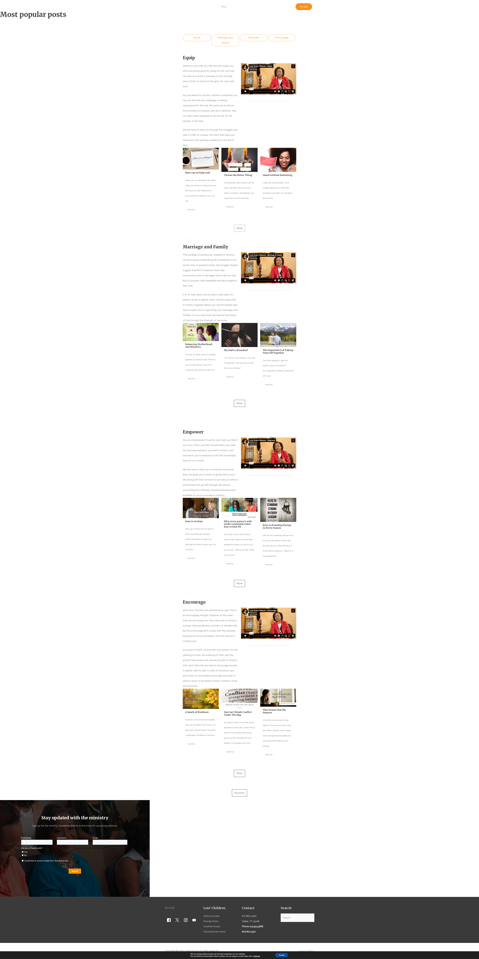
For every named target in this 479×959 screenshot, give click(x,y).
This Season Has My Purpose (274, 711)
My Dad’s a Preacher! (236, 350)
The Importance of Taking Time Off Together (278, 351)
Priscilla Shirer (211, 921)
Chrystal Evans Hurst (214, 931)
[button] (304, 6)
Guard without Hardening (277, 175)
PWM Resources (255, 6)
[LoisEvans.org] (177, 6)
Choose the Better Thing (238, 175)
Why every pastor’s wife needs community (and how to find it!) (238, 524)
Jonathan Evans (211, 926)
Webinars (211, 6)
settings (256, 956)
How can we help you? (197, 172)
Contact (287, 6)
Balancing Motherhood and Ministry (198, 345)
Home (198, 6)
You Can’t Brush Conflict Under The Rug (238, 713)
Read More (191, 210)
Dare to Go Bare (194, 521)
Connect (235, 6)
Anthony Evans (211, 916)
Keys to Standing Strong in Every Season (277, 526)
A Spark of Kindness (197, 712)
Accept (281, 955)
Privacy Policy (306, 951)
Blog (223, 6)
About (275, 6)
